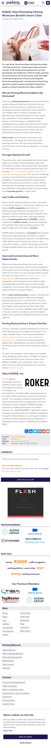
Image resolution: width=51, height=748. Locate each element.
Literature (24, 627)
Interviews (25, 617)
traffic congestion (37, 562)
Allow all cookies (25, 737)
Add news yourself (25, 480)
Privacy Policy (8, 700)
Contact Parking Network (13, 682)
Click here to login (13, 471)
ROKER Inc (15, 439)
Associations (8, 631)
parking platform (15, 568)
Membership (8, 661)
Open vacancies (9, 686)
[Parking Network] (13, 2)
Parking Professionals (12, 657)
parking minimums (31, 574)
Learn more (7, 730)
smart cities (29, 568)
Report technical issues (12, 689)
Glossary (6, 668)
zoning (9, 562)
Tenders (5, 624)
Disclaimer (7, 697)
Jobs (4, 620)
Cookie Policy (8, 704)
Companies (7, 628)
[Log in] (48, 3)
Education (24, 620)
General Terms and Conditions (16, 693)
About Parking (8, 650)
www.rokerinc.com (18, 441)
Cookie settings (25, 743)
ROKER (5, 379)
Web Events (25, 631)
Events (5, 635)
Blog (22, 624)
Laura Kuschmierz (18, 437)
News (4, 617)
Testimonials (8, 664)
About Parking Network (12, 653)
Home (5, 613)
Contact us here (16, 368)
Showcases (25, 613)
